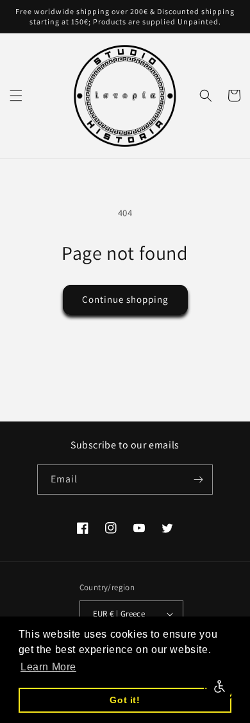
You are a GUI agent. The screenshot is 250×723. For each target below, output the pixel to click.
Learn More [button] (48, 666)
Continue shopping (125, 299)
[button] (16, 95)
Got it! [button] (125, 700)
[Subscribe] (198, 479)
